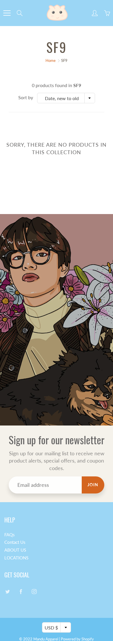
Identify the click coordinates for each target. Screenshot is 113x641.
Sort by (25, 97)
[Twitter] (7, 592)
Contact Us (14, 542)
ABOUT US (15, 550)
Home (50, 60)
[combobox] (66, 98)
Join (93, 484)
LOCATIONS (16, 557)
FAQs (9, 534)
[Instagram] (34, 592)
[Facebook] (21, 592)
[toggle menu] (7, 13)
